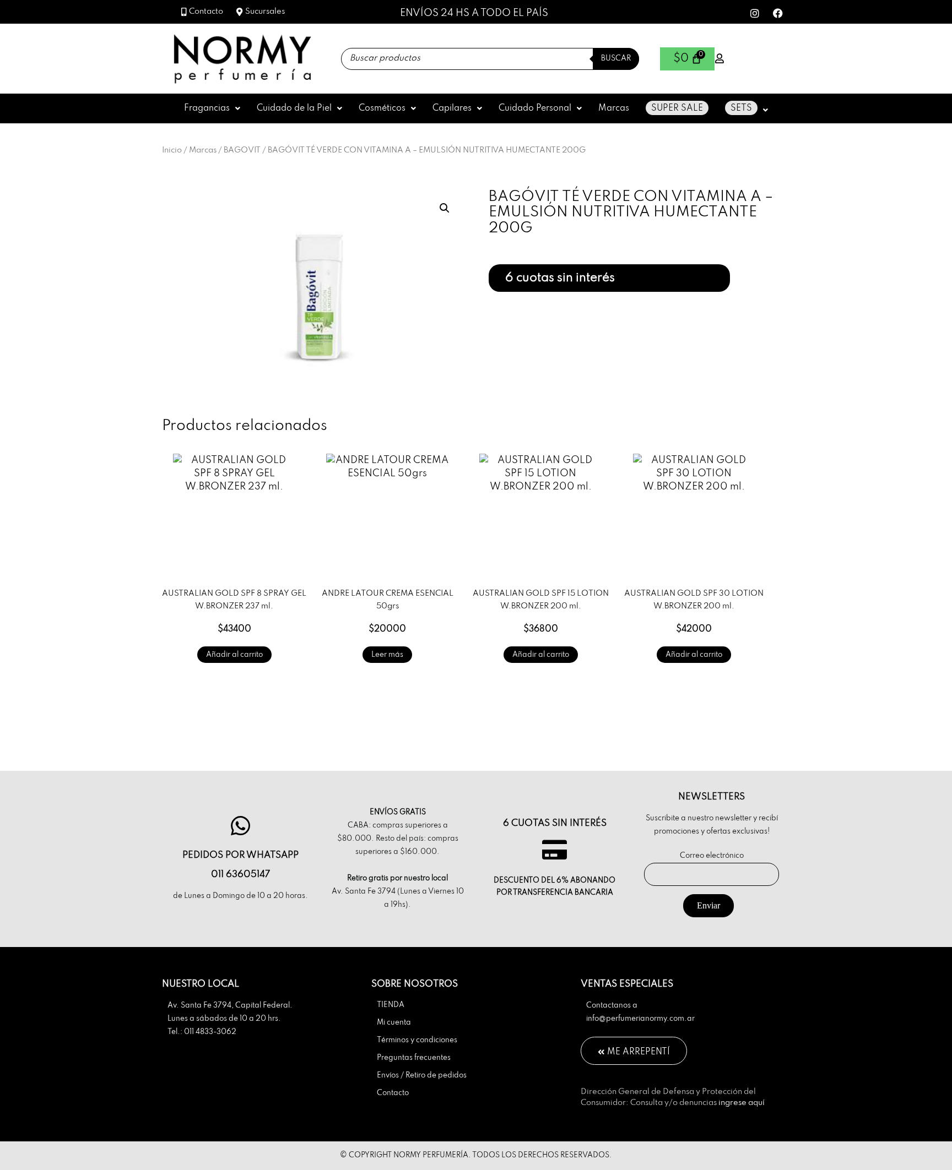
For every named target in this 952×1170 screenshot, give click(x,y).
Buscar (616, 58)
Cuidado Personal (535, 108)
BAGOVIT (242, 150)
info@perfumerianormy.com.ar (640, 1018)
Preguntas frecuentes (414, 1058)
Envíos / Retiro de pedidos (422, 1075)
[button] (212, 108)
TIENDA (390, 1005)
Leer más (387, 655)
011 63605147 (240, 874)
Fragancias (207, 108)
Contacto (393, 1093)
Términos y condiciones (417, 1040)
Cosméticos (382, 108)
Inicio (172, 150)
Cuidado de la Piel (294, 108)
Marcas (613, 108)
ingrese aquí (741, 1103)
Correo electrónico (712, 855)
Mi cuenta (394, 1022)
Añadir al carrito (234, 655)
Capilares (452, 108)
